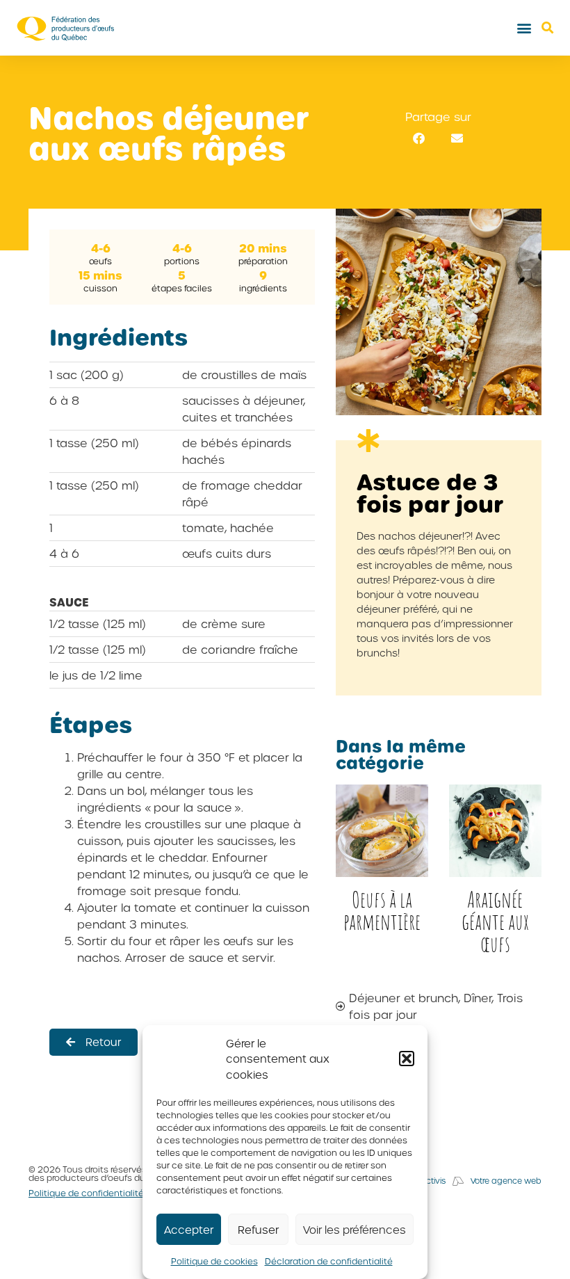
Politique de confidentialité (86, 1193)
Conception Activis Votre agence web (458, 1180)
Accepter (188, 1229)
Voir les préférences (354, 1229)
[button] (407, 1058)
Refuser (258, 1229)
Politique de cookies (214, 1261)
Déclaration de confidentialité (329, 1261)
